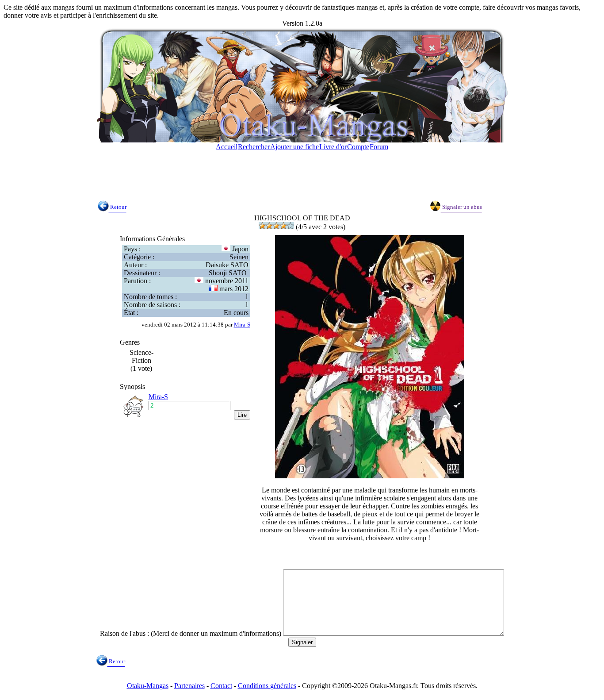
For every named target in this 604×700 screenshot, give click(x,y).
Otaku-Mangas (147, 685)
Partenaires (189, 685)
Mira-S (242, 324)
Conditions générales (267, 685)
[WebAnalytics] (21, 694)
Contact (221, 685)
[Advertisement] (302, 171)
